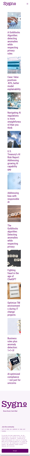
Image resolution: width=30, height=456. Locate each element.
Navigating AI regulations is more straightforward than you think (14, 120)
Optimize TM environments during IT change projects (14, 308)
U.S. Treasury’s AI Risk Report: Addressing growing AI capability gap (14, 160)
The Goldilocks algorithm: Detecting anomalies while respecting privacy (13, 236)
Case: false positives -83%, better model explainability (14, 83)
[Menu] (27, 4)
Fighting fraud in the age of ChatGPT (13, 275)
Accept (15, 450)
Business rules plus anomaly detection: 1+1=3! (12, 344)
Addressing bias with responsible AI (13, 197)
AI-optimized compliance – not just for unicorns (14, 378)
